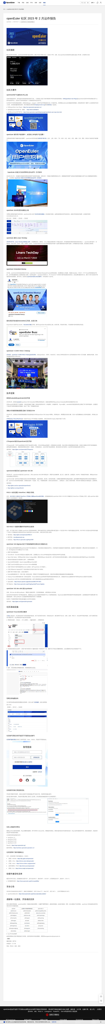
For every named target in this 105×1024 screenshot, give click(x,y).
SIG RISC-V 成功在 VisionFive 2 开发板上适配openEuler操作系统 (27, 496)
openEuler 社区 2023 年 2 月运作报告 (15, 9)
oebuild (19, 402)
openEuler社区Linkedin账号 (34, 276)
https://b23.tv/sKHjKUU (33, 109)
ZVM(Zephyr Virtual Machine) (14, 418)
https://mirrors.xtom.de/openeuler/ (25, 861)
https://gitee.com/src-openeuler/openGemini (19, 485)
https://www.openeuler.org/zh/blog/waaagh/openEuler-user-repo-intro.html (42, 112)
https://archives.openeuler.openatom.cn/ (23, 847)
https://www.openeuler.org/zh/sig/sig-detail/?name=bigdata (29, 584)
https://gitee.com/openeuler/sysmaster (22, 601)
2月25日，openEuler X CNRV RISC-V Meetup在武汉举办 (21, 354)
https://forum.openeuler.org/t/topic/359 (23, 539)
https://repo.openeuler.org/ (18, 845)
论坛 (9, 615)
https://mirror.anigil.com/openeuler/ (25, 868)
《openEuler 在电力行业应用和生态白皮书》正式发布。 (28, 178)
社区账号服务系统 (11, 739)
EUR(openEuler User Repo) (70, 98)
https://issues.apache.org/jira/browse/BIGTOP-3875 (27, 581)
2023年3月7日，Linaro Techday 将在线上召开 (18, 241)
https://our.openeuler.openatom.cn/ (32, 107)
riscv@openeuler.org (18, 537)
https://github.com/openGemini (16, 488)
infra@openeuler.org (39, 104)
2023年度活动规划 (39, 214)
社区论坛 (49, 104)
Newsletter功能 (27, 324)
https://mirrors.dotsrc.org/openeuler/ (26, 863)
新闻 (4, 9)
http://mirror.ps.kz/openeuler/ (26, 866)
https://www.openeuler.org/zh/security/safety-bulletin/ (32, 893)
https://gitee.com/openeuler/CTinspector (22, 449)
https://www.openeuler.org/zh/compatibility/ (28, 881)
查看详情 (54, 1022)
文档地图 (36, 702)
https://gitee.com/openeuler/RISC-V (22, 534)
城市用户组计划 (42, 138)
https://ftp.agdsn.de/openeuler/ (25, 858)
